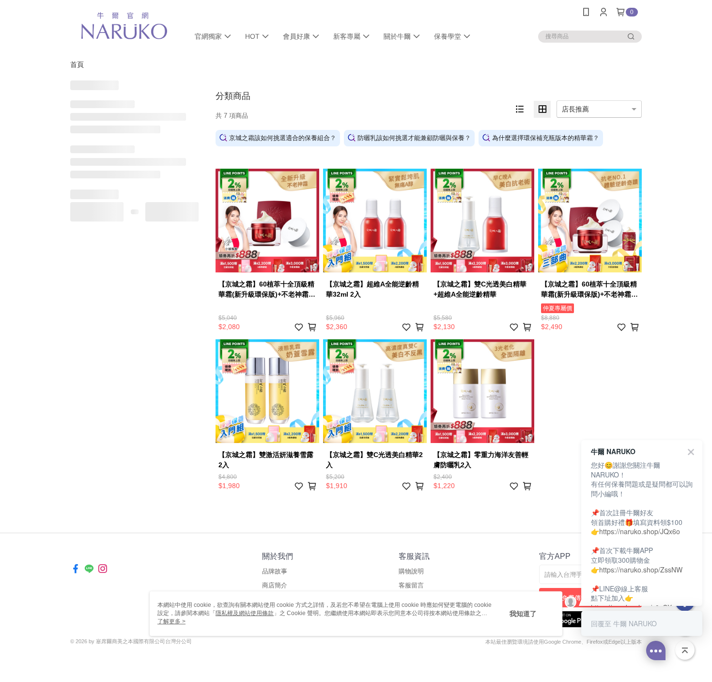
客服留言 (411, 585)
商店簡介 (274, 585)
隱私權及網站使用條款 (245, 613)
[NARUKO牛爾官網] (124, 25)
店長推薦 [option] (575, 109)
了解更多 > (171, 621)
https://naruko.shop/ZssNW (640, 569)
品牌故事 (274, 571)
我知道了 (523, 614)
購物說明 (411, 571)
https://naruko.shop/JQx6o (639, 531)
